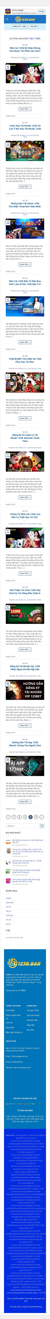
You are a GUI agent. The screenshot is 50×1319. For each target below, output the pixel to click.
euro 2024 (9, 937)
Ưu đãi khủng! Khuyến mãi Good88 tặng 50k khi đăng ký (26, 871)
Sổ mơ (8, 907)
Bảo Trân (35, 38)
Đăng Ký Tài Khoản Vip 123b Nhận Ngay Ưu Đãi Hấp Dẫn (25, 668)
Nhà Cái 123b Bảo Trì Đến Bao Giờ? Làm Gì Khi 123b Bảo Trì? (25, 283)
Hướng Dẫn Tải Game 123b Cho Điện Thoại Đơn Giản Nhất (25, 205)
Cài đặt (41, 11)
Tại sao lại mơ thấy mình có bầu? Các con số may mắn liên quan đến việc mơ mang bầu (27, 851)
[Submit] (42, 826)
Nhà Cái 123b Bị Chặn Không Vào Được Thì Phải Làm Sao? (25, 49)
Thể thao (9, 915)
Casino (8, 898)
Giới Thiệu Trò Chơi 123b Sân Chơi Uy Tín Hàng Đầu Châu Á (25, 592)
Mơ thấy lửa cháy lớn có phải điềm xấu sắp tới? (27, 841)
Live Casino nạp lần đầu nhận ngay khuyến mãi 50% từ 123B (26, 880)
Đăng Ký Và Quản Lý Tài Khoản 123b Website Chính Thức (25, 438)
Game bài (9, 902)
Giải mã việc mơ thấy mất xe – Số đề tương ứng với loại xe (26, 862)
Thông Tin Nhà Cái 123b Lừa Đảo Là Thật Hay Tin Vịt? (25, 516)
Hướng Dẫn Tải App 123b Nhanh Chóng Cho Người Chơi (25, 744)
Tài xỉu (8, 911)
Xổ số (8, 924)
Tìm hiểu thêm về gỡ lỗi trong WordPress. (26, 1307)
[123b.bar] (25, 19)
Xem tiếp (25, 109)
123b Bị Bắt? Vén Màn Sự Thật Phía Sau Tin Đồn (25, 360)
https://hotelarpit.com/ (22, 1067)
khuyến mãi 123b (18, 937)
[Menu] (7, 19)
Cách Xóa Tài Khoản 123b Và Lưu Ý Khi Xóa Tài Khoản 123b (25, 127)
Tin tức (25, 45)
